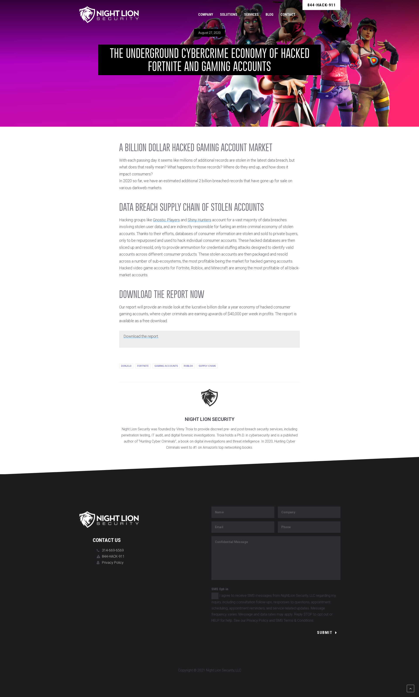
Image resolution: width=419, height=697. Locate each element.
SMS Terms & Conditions (294, 620)
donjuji (126, 366)
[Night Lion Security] (109, 14)
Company (205, 14)
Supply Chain (207, 366)
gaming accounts (166, 366)
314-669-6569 (113, 550)
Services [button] (251, 14)
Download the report (141, 336)
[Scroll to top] (410, 688)
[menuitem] (207, 14)
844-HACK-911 (113, 556)
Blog (269, 14)
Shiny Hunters (199, 220)
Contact (287, 14)
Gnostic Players (166, 220)
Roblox (188, 366)
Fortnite (143, 366)
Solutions (228, 14)
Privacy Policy (113, 562)
